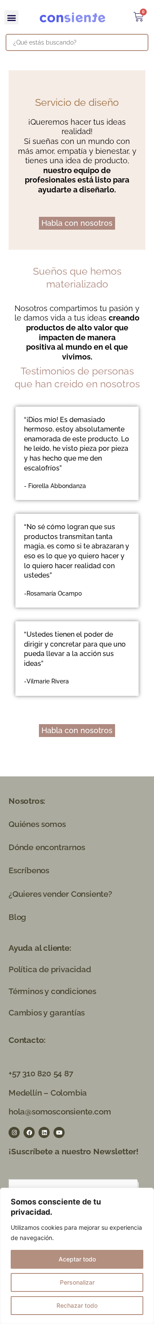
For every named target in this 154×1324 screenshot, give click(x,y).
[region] (77, 1256)
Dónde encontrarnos (47, 847)
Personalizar (77, 1282)
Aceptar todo (77, 1259)
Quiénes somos (37, 824)
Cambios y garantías (47, 1012)
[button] (11, 17)
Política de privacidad (50, 969)
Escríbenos (29, 870)
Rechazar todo (77, 1305)
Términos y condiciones (52, 991)
